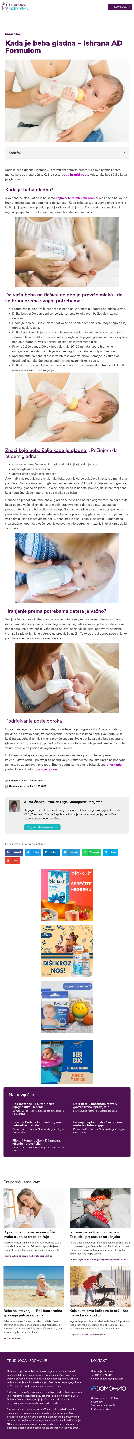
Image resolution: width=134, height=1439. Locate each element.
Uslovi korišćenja (100, 1398)
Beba (18, 33)
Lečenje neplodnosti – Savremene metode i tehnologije (98, 1123)
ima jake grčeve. (46, 769)
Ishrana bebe (36, 780)
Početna (9, 33)
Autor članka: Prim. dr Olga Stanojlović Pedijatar (63, 802)
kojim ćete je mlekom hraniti (77, 198)
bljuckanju (114, 765)
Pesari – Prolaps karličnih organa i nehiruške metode (37, 1123)
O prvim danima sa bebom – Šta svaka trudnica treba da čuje (29, 1234)
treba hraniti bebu (74, 174)
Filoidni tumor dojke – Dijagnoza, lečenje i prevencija (36, 1142)
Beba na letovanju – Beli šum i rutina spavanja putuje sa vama (32, 1313)
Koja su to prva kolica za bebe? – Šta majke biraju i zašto (99, 1313)
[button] (124, 153)
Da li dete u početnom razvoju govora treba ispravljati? (95, 1105)
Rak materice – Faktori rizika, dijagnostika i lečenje (33, 1105)
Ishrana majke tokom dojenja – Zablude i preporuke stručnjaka (95, 1234)
